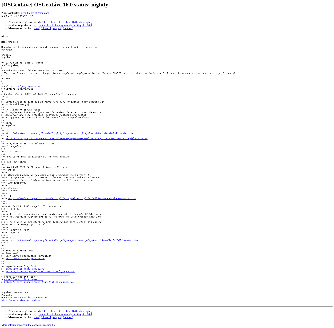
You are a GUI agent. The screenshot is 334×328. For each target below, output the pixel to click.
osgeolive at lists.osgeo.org (25, 269)
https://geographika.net (26, 86)
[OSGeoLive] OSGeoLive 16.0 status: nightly (67, 22)
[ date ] (36, 28)
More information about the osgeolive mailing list (28, 324)
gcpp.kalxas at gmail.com (35, 12)
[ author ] (68, 28)
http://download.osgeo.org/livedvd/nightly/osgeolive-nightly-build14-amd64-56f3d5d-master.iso (74, 240)
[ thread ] (46, 28)
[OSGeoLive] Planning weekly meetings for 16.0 (65, 25)
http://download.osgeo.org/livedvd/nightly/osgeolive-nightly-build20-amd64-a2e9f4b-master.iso (70, 133)
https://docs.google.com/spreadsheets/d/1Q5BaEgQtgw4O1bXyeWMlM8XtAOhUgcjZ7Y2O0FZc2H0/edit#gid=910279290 (77, 138)
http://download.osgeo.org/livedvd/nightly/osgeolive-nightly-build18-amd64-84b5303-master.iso (72, 198)
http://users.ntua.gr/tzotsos (25, 258)
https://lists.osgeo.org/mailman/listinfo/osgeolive (40, 271)
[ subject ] (56, 28)
